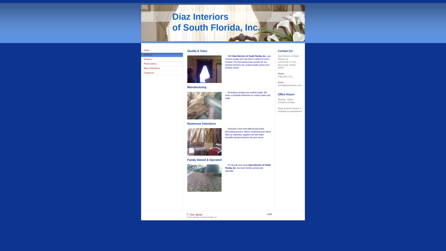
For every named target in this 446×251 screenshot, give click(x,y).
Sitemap (198, 214)
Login (269, 214)
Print (192, 214)
